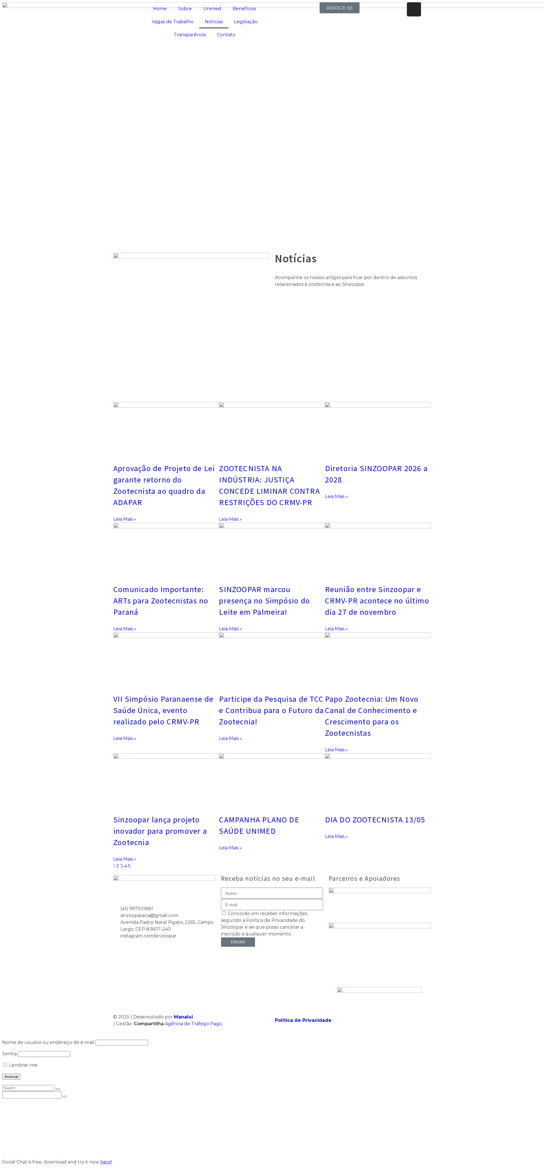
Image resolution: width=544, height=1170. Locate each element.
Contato (226, 34)
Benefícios (244, 8)
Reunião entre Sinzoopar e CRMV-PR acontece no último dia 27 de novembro (377, 600)
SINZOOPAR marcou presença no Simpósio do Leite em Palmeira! (264, 600)
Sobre (185, 8)
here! (106, 1162)
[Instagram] (414, 9)
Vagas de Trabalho (173, 21)
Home (160, 8)
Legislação (246, 21)
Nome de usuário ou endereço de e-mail (48, 1042)
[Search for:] (29, 1087)
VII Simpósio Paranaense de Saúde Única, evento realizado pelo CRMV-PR (163, 710)
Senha (9, 1053)
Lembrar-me (22, 1065)
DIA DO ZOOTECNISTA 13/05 (375, 819)
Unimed (212, 8)
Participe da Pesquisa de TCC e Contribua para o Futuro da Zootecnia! (271, 710)
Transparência (190, 34)
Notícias (214, 21)
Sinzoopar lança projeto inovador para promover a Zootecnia (160, 830)
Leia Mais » (124, 519)
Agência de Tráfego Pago (193, 1023)
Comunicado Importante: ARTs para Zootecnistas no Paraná (160, 600)
